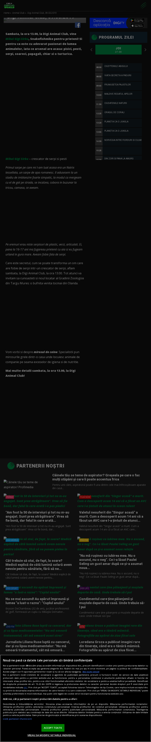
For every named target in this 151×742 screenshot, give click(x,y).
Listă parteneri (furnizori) (17, 718)
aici (25, 687)
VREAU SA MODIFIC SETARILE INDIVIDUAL (51, 735)
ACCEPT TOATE (53, 727)
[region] (75, 698)
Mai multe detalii (90, 671)
